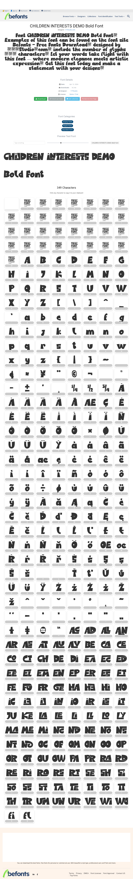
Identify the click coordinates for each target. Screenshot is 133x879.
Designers (81, 16)
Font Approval (108, 873)
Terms (71, 873)
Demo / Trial (74, 94)
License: (63, 94)
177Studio (73, 91)
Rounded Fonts (67, 130)
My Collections (35, 11)
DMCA (86, 873)
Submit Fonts (46, 11)
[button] (128, 17)
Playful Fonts (67, 126)
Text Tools (119, 16)
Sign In (6, 11)
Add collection (73, 99)
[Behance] (33, 874)
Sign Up (13, 11)
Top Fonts (74, 875)
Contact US (120, 873)
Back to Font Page (90, 99)
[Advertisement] (66, 847)
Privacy (79, 873)
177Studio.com (70, 30)
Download (42, 99)
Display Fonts (67, 122)
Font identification (105, 16)
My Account (24, 11)
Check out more (57, 99)
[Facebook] (37, 874)
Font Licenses (96, 873)
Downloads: (65, 88)
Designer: (63, 91)
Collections (91, 16)
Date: (63, 84)
